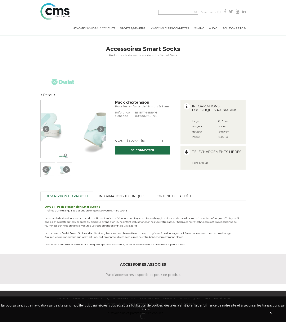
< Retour (47, 95)
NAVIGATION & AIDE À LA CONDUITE (94, 28)
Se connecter (209, 12)
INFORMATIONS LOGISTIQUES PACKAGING (215, 108)
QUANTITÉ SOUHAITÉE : (130, 140)
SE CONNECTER (142, 150)
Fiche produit (200, 162)
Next (100, 129)
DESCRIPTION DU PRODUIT (66, 196)
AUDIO (213, 28)
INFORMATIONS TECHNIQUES (122, 196)
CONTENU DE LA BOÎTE (174, 196)
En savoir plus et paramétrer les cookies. (135, 313)
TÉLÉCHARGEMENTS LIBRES (216, 152)
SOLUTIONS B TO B (234, 28)
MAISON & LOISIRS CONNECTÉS (170, 28)
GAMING (199, 28)
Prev (46, 129)
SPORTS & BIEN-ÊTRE (133, 28)
